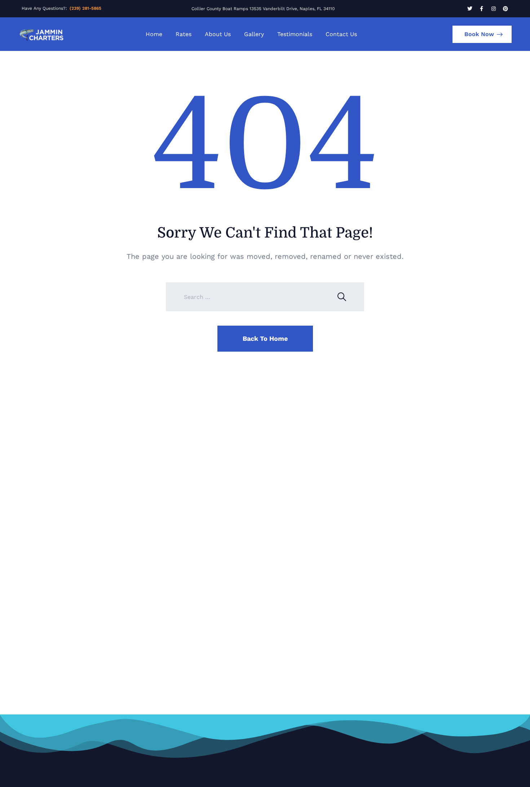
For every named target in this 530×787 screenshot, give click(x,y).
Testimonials (294, 34)
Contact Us (341, 34)
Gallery (254, 34)
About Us (218, 34)
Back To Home (265, 338)
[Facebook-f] (482, 9)
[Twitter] (470, 9)
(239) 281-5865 (85, 8)
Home (154, 34)
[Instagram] (494, 9)
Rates (183, 34)
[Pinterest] (505, 9)
